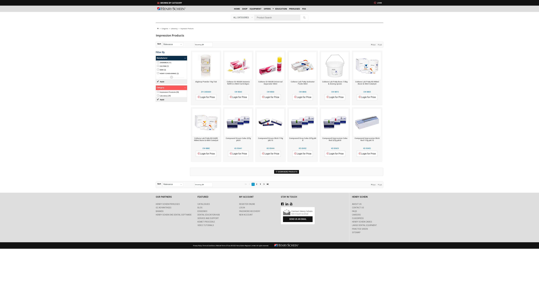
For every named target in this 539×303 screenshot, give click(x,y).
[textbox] (277, 17)
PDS (304, 8)
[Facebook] (283, 204)
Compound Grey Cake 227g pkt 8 (302, 139)
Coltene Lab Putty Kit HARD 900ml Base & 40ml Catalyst (206, 139)
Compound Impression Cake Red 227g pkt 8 (334, 139)
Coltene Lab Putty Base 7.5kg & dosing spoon (335, 83)
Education (281, 8)
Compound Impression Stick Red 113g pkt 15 (367, 139)
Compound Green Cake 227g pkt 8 (238, 139)
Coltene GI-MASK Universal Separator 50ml (270, 83)
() (165, 63)
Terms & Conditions (209, 245)
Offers (267, 8)
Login (379, 3)
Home (237, 8)
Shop (244, 8)
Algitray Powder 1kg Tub (206, 82)
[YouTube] (292, 204)
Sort (159, 44)
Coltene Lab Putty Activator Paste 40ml (303, 83)
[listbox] (242, 17)
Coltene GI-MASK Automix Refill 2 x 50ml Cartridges (238, 83)
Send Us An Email (297, 219)
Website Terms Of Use (223, 245)
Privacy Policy (197, 245)
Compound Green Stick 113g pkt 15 (270, 139)
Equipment (255, 8)
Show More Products (287, 172)
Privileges (294, 8)
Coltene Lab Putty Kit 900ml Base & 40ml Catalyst (367, 83)
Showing (199, 45)
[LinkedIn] (287, 204)
